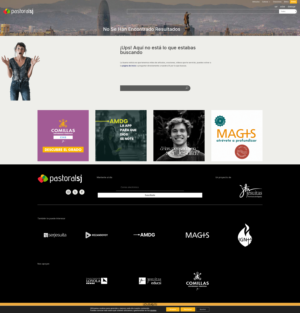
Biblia (286, 2)
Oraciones (277, 2)
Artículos (256, 2)
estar (282, 7)
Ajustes (203, 309)
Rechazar (188, 309)
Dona (293, 2)
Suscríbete (150, 195)
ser (276, 7)
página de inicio (129, 66)
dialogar (292, 7)
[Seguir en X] (75, 192)
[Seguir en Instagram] (68, 192)
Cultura (265, 2)
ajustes (153, 310)
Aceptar (173, 309)
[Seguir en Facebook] (81, 192)
